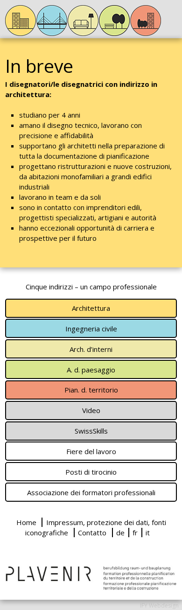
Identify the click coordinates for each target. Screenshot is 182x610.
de (120, 532)
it (148, 532)
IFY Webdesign (159, 606)
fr (135, 532)
